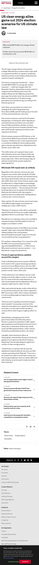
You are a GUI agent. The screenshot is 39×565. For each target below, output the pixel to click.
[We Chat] (31, 460)
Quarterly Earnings (6, 496)
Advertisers (4, 503)
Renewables (8, 439)
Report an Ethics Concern (8, 517)
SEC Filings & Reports (7, 499)
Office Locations (6, 523)
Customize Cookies (13, 561)
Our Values (4, 469)
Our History (4, 473)
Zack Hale (12, 33)
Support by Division (7, 514)
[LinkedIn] (28, 460)
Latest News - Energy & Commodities (14, 8)
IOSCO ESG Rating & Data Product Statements (14, 540)
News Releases (5, 493)
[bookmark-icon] (27, 427)
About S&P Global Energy (8, 544)
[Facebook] (18, 460)
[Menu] (36, 3)
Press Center (5, 479)
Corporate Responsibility (8, 534)
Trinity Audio (18, 63)
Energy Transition (20, 435)
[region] (19, 555)
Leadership (4, 537)
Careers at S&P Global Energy (10, 482)
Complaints (4, 520)
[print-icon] (30, 427)
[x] (15, 460)
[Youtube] (24, 460)
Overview (4, 490)
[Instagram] (21, 460)
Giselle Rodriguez (15, 449)
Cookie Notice (10, 558)
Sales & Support (6, 510)
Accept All (25, 561)
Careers (3, 531)
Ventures (4, 476)
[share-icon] (34, 427)
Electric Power (8, 435)
